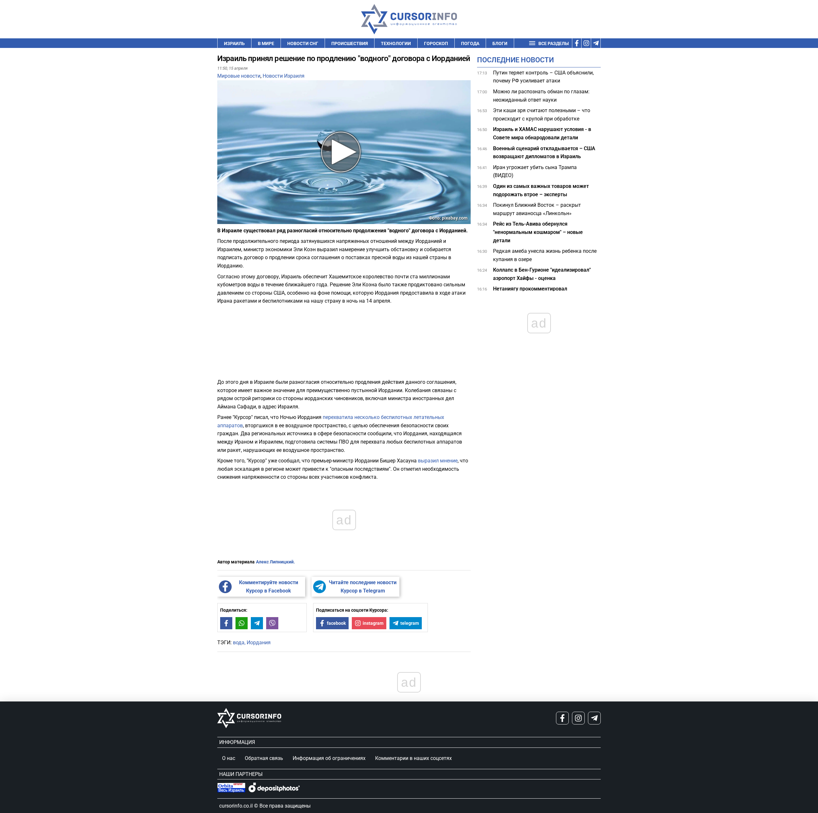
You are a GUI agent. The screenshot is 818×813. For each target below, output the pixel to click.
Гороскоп (436, 43)
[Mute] (231, 220)
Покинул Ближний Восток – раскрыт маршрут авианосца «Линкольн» (537, 209)
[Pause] (223, 220)
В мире (266, 43)
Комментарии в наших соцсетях (413, 758)
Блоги (499, 43)
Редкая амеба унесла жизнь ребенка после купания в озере (545, 255)
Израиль (234, 43)
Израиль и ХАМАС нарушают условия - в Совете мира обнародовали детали (542, 134)
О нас (228, 758)
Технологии (396, 43)
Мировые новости (238, 76)
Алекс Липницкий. (275, 561)
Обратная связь (264, 758)
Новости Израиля (284, 76)
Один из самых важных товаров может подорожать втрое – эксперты (541, 190)
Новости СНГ (302, 43)
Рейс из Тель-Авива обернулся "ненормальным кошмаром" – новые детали (538, 232)
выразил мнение (438, 461)
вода (238, 642)
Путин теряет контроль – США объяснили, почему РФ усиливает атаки (543, 77)
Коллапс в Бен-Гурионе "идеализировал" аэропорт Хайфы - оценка (542, 274)
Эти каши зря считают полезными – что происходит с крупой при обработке (541, 115)
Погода (470, 43)
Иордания (259, 642)
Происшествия (349, 43)
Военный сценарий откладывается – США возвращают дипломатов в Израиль (544, 152)
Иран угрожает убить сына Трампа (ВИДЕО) (535, 171)
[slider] (247, 221)
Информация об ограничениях (329, 758)
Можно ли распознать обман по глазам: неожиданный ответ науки (541, 96)
